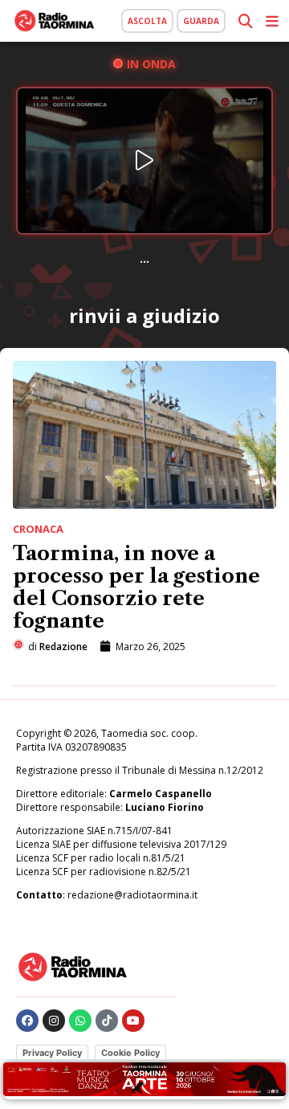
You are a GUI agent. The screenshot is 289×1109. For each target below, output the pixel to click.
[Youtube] (133, 1020)
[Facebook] (27, 1020)
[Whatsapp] (80, 1020)
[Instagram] (54, 1020)
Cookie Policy (130, 1052)
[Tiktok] (107, 1020)
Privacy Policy (52, 1052)
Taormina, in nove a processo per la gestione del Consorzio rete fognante (136, 587)
